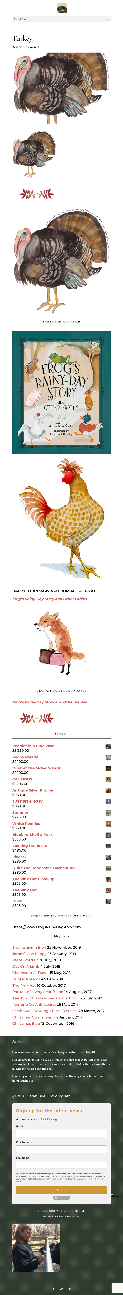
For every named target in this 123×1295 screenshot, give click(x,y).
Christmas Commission (33, 1017)
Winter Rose (23, 979)
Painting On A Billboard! (34, 1004)
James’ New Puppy (29, 954)
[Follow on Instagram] (69, 1288)
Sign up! (61, 1190)
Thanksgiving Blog (29, 947)
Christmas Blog (26, 1023)
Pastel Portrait (25, 960)
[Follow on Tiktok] (61, 1288)
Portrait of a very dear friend (37, 992)
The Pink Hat (24, 985)
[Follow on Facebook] (53, 1288)
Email (19, 1126)
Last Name (22, 1158)
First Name (22, 1142)
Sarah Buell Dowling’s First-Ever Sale (45, 1011)
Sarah (19, 46)
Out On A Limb (25, 966)
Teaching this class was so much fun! (46, 998)
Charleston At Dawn (30, 973)
